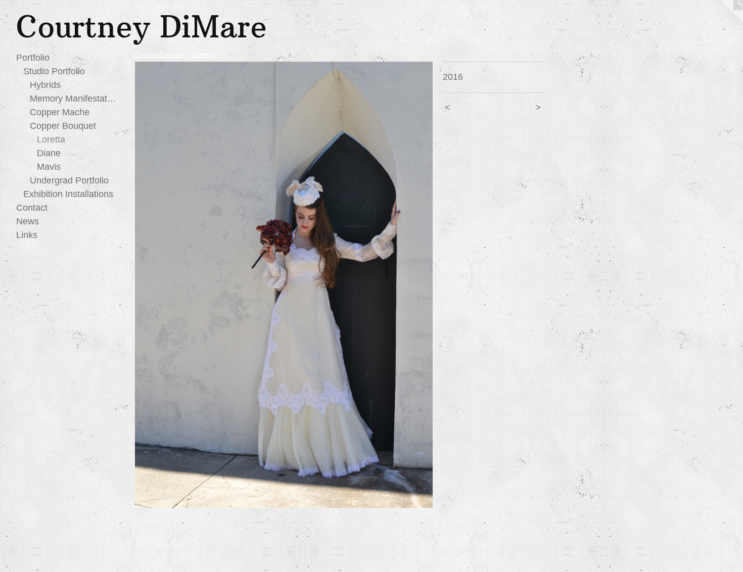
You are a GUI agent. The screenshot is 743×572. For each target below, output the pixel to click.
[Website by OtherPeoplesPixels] (723, 20)
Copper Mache (59, 112)
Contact (32, 208)
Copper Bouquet (63, 126)
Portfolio (33, 58)
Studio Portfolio (54, 71)
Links (26, 235)
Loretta (51, 139)
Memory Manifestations (73, 98)
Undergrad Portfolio (69, 180)
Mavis (49, 167)
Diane (49, 153)
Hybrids (45, 85)
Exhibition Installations (68, 194)
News (27, 221)
